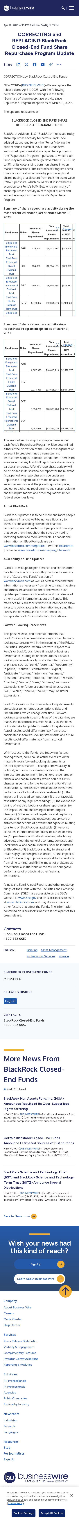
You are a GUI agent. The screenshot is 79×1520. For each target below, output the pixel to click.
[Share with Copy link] (51, 64)
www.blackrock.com (17, 581)
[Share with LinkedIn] (18, 64)
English (10, 1001)
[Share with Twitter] (26, 64)
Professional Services (41, 956)
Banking (32, 950)
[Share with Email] (43, 64)
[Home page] (19, 8)
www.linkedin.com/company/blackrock (44, 550)
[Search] (63, 8)
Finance (64, 956)
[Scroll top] (65, 1291)
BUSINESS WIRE (33, 85)
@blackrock (65, 546)
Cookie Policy (16, 1503)
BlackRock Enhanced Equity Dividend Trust (11, 381)
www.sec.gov (27, 898)
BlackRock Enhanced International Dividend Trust (11, 285)
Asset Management (54, 950)
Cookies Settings (23, 1513)
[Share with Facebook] (34, 64)
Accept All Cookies (52, 1513)
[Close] (71, 1495)
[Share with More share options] (59, 64)
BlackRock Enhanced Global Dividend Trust (11, 265)
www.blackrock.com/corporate (24, 546)
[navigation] (71, 8)
